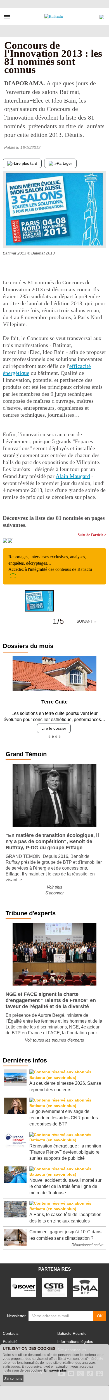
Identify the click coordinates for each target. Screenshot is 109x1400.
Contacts (10, 1333)
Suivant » (86, 621)
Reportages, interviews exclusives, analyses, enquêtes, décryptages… (50, 563)
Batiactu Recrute (72, 1333)
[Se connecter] (101, 15)
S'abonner (54, 893)
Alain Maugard (73, 476)
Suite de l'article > (92, 535)
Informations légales (75, 1341)
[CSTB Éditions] (54, 1287)
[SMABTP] (85, 1287)
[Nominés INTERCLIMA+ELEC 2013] (102, 237)
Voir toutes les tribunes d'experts (54, 1040)
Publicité (10, 1341)
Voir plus (54, 887)
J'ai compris (13, 1378)
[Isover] (23, 1287)
